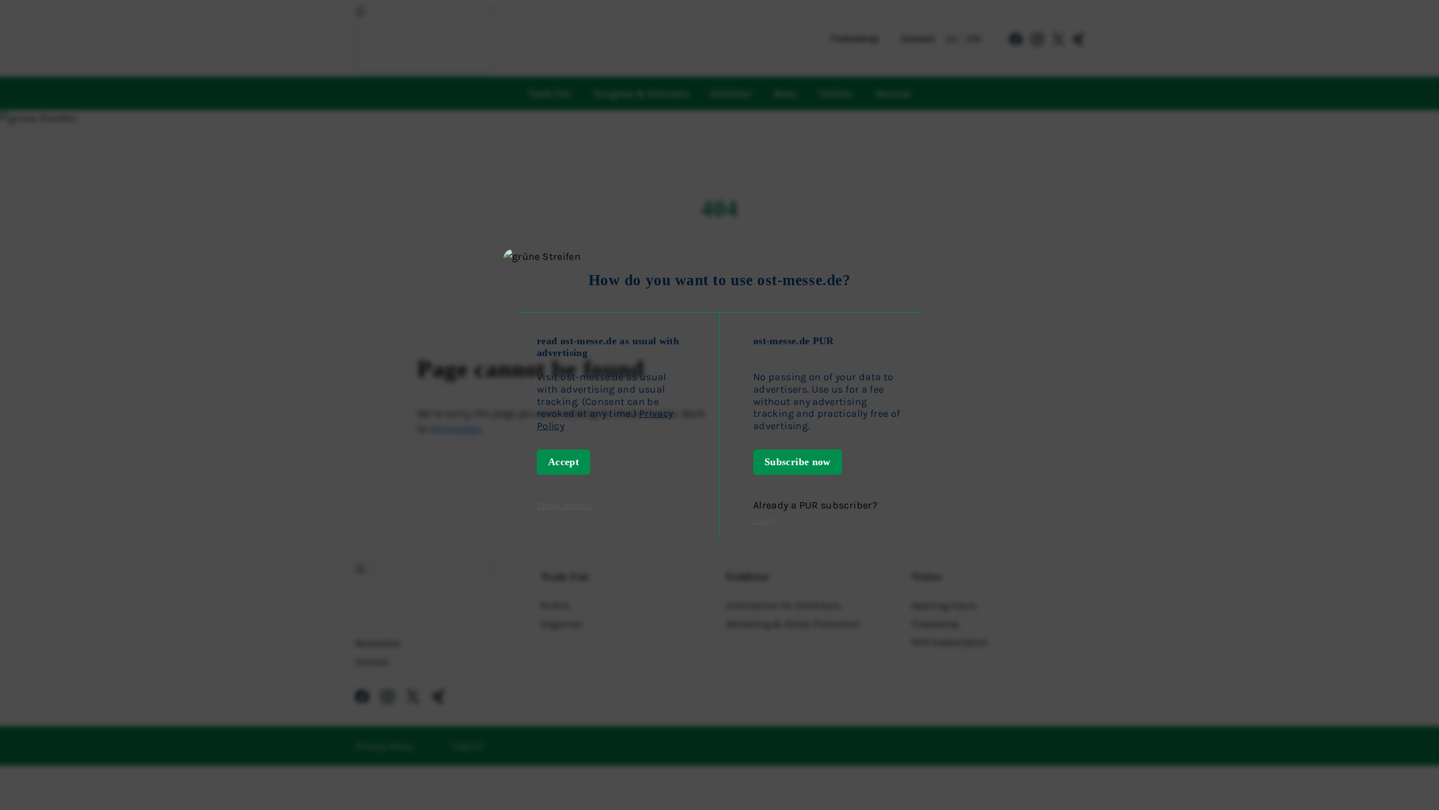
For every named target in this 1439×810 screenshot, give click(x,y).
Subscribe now (797, 461)
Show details (564, 505)
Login (765, 520)
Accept (563, 461)
